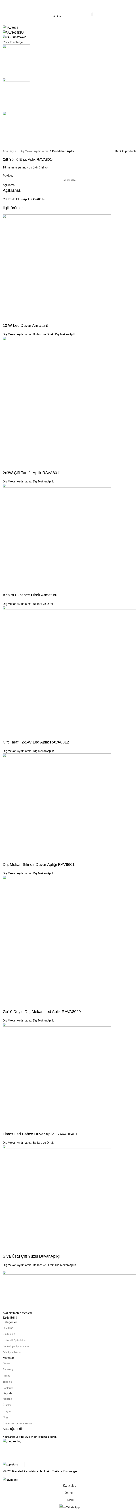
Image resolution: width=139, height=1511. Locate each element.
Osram (6, 1363)
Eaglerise (8, 1387)
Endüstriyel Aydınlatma (16, 1346)
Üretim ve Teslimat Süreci (17, 1423)
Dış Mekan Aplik (63, 151)
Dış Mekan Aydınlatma (34, 151)
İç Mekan (8, 1327)
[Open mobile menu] (4, 5)
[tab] (69, 180)
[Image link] (69, 1290)
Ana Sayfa (9, 151)
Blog (5, 1417)
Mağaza (7, 1398)
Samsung (8, 1369)
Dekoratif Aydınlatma (14, 1340)
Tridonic (7, 1381)
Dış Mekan (9, 1333)
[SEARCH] (92, 14)
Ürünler (7, 1404)
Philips (6, 1375)
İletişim (7, 1411)
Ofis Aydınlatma (12, 1352)
